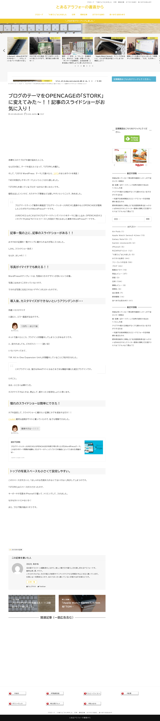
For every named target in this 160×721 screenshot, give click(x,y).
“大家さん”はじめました (104, 2)
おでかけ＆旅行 (131, 2)
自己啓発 (115, 293)
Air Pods (116, 231)
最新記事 (121, 2)
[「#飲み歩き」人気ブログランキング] (92, 703)
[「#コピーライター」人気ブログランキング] (92, 693)
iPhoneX (116, 247)
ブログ (42, 114)
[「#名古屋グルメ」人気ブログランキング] (54, 703)
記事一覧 (31, 582)
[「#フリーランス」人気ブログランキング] (17, 703)
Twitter (42, 586)
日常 (115, 2)
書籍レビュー (117, 285)
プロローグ (90, 2)
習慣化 (114, 289)
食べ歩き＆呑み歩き (145, 2)
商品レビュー (117, 274)
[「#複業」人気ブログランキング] (129, 693)
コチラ (56, 173)
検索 (147, 219)
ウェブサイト (32, 586)
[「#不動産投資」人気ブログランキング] (54, 693)
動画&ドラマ (117, 270)
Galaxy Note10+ (120, 239)
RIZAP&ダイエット (119, 251)
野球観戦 (115, 297)
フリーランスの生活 (119, 262)
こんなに (12, 419)
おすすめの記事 (16, 549)
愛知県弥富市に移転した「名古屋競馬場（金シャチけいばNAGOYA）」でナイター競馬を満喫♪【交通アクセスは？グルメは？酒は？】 (132, 208)
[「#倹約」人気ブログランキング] (17, 693)
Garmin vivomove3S (122, 243)
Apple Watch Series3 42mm (126, 235)
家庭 (114, 277)
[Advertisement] (57, 135)
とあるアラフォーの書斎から (80, 7)
